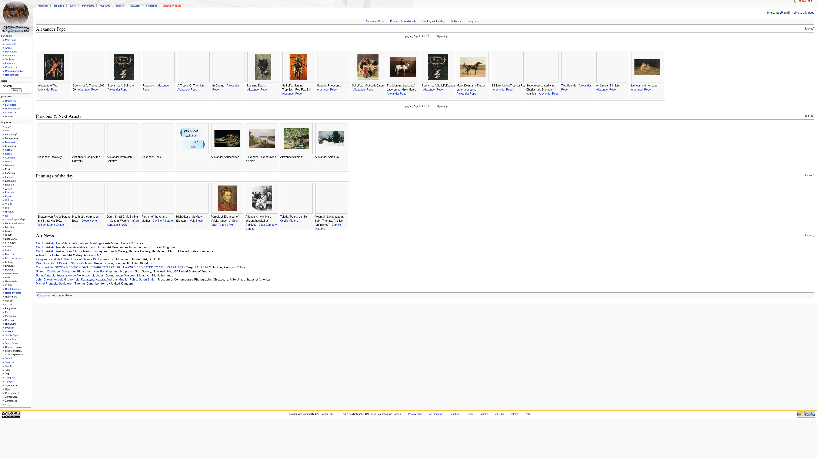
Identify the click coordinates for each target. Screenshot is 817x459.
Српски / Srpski (13, 347)
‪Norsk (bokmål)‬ (13, 289)
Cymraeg (10, 157)
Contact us (10, 112)
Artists (73, 5)
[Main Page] (16, 16)
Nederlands (11, 281)
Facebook (455, 414)
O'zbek (9, 304)
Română (9, 320)
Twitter (469, 414)
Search (4, 80)
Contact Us (151, 5)
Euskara (9, 184)
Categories (473, 21)
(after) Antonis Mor (222, 224)
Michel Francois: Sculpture (54, 283)
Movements (88, 5)
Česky (8, 154)
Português (10, 316)
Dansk (8, 161)
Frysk (8, 196)
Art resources (436, 414)
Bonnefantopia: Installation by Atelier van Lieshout (70, 275)
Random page (12, 75)
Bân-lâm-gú (11, 134)
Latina (8, 250)
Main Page (43, 5)
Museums (105, 5)
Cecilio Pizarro (289, 220)
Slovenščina (11, 343)
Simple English (12, 335)
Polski (8, 312)
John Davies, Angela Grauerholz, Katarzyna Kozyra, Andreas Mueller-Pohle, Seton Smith (96, 279)
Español (9, 177)
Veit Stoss (196, 220)
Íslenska (9, 227)
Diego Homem (90, 220)
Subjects (120, 5)
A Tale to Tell (45, 255)
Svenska (9, 362)
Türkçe (9, 381)
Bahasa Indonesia (14, 223)
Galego (9, 200)
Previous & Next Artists (403, 21)
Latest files (10, 104)
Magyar (9, 269)
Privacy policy (415, 414)
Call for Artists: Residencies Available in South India (71, 247)
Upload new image (172, 5)
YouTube (499, 414)
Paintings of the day (433, 21)
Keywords (135, 5)
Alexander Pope (375, 21)
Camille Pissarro (163, 220)
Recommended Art (14, 71)
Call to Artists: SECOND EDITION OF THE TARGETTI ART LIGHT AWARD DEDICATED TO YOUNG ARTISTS (110, 267)
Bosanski (10, 142)
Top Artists (59, 5)
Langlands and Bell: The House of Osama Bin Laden (72, 259)
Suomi (8, 358)
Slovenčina (10, 339)
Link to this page (804, 12)
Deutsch (9, 165)
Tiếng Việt (10, 377)
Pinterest (514, 414)
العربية (8, 126)
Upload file (10, 101)
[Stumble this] (777, 12)
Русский (9, 327)
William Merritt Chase (50, 224)
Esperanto (10, 181)
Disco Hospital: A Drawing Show (57, 263)
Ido (6, 215)
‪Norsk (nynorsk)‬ (13, 293)
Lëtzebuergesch (13, 258)
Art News (455, 21)
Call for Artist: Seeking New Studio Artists (63, 251)
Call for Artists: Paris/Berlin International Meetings (69, 243)
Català (8, 150)
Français (9, 192)
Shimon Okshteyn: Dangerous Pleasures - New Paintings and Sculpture (84, 271)
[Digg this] (785, 12)
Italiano (8, 231)
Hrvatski (9, 211)
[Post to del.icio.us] (781, 12)
